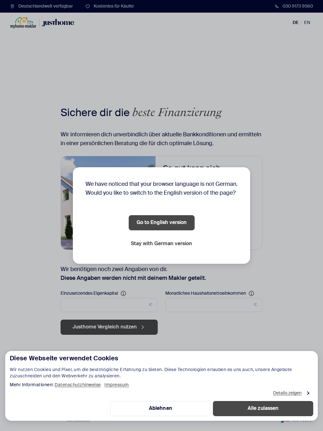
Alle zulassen (263, 408)
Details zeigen (287, 393)
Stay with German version (161, 243)
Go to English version (162, 222)
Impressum (116, 385)
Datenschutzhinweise (78, 385)
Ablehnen (160, 408)
